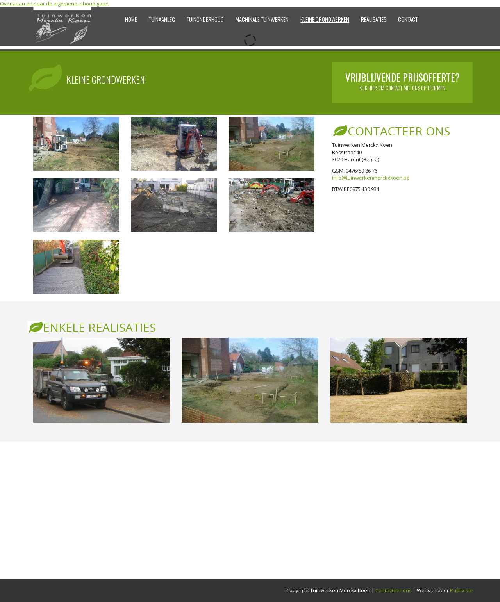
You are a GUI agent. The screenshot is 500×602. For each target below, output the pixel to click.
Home (131, 19)
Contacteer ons (393, 590)
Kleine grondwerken (324, 19)
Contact (408, 19)
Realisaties (373, 19)
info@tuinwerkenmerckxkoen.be (371, 177)
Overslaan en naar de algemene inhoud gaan (54, 3)
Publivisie (461, 590)
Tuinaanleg (162, 19)
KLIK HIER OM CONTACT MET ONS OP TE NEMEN (402, 83)
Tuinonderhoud (205, 19)
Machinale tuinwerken (262, 19)
